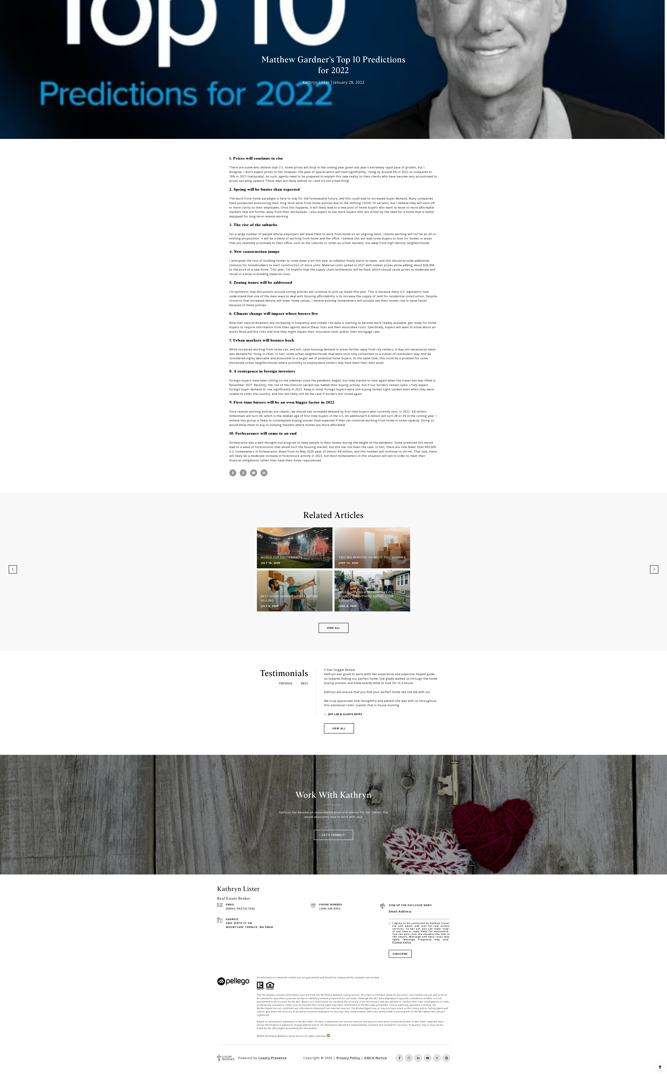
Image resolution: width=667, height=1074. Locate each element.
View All (333, 627)
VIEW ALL (339, 728)
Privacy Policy (401, 942)
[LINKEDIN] (418, 1058)
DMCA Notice (375, 1058)
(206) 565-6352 (329, 908)
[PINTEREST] (446, 1058)
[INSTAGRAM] (408, 1058)
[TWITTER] (437, 1058)
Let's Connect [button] (333, 834)
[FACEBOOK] (399, 1058)
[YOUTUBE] (427, 1058)
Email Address (400, 911)
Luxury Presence (272, 1058)
